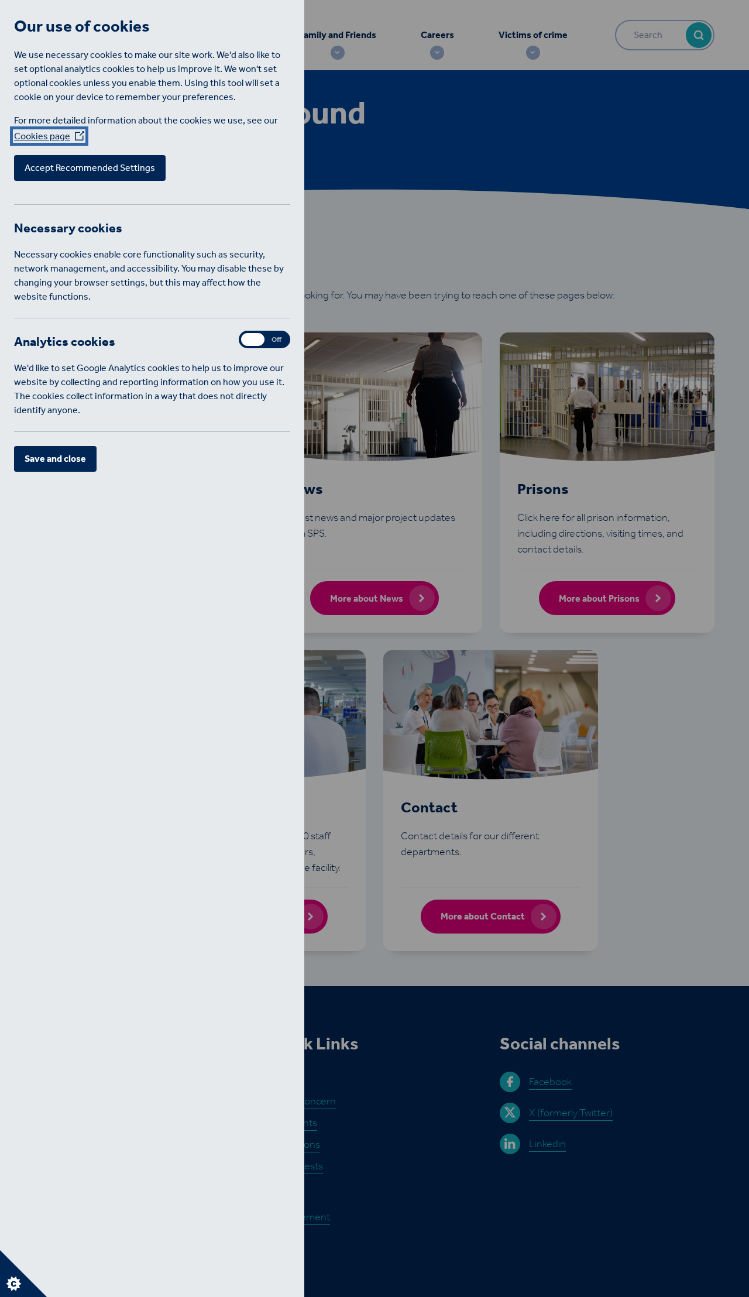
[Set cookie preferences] (23, 1273)
